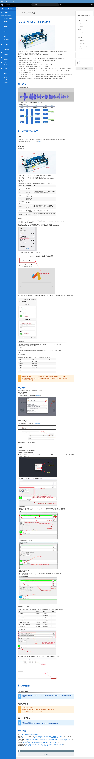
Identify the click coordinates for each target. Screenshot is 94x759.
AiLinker (38, 102)
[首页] (2, 9)
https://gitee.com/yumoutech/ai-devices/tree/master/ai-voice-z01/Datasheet (40, 742)
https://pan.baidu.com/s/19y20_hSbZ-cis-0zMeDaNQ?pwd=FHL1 (49, 736)
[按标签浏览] (61, 4)
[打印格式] (85, 68)
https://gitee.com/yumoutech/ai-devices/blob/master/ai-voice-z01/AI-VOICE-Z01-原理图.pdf (42, 737)
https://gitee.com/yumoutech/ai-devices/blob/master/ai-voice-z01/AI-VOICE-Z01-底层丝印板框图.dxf (48, 739)
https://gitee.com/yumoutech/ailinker (29, 734)
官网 (2, 1)
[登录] (91, 4)
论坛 (92, 1)
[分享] (82, 68)
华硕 (13, 1)
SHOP (6, 1)
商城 (10, 1)
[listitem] (84, 15)
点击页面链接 (37, 423)
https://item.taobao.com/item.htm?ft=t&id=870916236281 (38, 745)
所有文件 (38, 395)
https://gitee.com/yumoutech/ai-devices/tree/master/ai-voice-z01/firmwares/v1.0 (44, 744)
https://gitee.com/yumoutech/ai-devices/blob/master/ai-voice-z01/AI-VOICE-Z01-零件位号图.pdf (45, 741)
